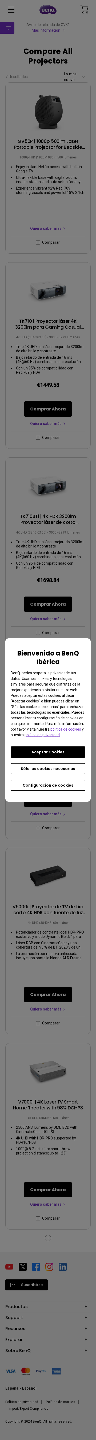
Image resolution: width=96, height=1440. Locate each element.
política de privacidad (42, 735)
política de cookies (65, 729)
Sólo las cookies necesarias (48, 768)
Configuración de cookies (48, 785)
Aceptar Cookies (48, 752)
